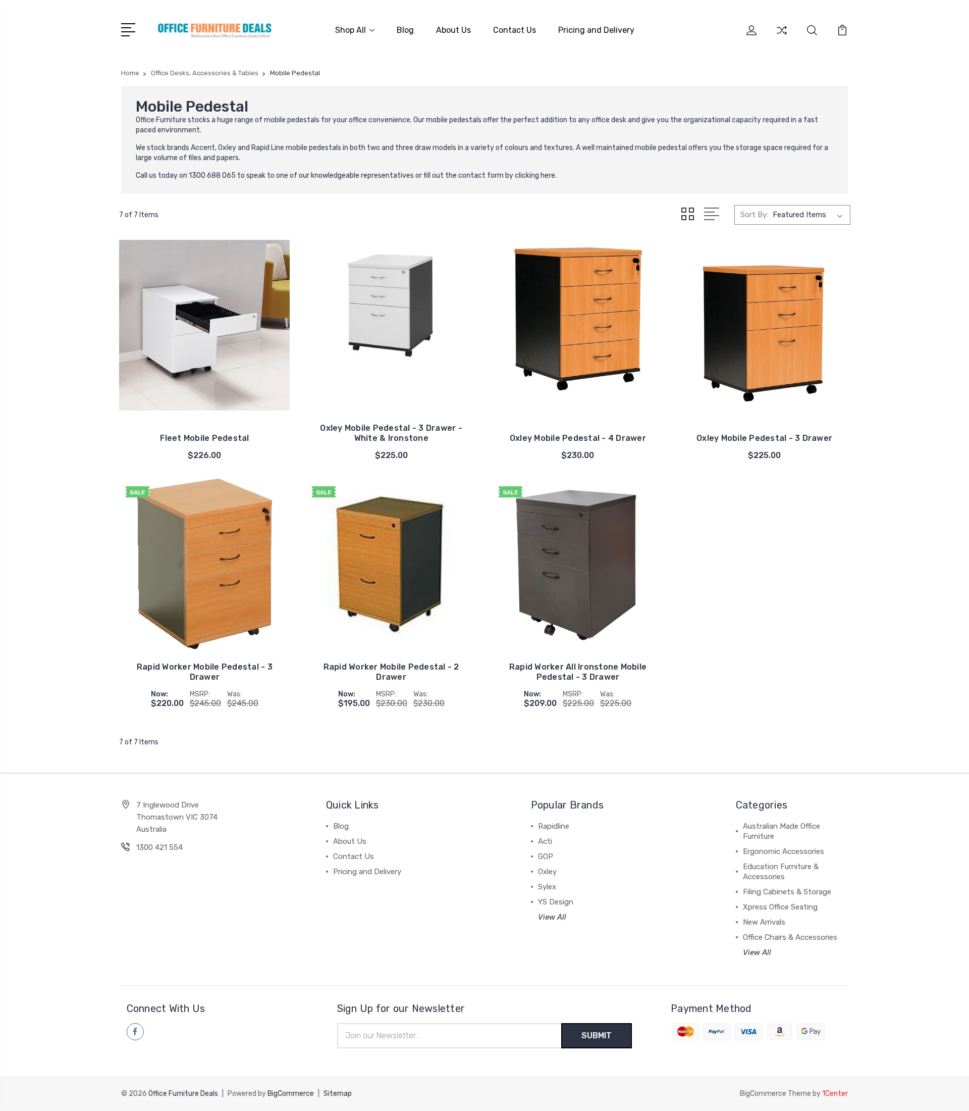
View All (552, 917)
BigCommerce (290, 1093)
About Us (453, 30)
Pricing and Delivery (596, 30)
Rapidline (553, 826)
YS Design (555, 901)
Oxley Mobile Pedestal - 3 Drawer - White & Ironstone (391, 433)
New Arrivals (764, 922)
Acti (545, 841)
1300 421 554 (159, 847)
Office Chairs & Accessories (790, 937)
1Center (835, 1093)
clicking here (535, 175)
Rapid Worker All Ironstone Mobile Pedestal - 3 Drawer (578, 672)
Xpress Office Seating (780, 907)
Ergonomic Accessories (783, 851)
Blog (405, 30)
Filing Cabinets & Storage (787, 891)
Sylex (547, 886)
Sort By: (754, 214)
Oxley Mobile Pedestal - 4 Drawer (578, 438)
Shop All (350, 30)
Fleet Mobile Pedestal (204, 438)
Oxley (547, 871)
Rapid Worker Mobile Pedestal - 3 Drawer (205, 672)
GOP (545, 856)
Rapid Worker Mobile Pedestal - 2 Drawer (391, 672)
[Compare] (781, 36)
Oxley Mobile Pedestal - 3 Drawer (764, 438)
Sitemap (338, 1093)
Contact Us (514, 30)
